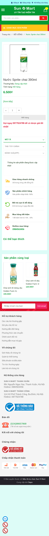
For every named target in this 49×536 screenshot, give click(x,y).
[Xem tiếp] (8, 101)
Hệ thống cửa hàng (41, 3)
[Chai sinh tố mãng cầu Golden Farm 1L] (13, 273)
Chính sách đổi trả (9, 337)
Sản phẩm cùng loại (16, 257)
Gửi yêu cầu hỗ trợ (9, 325)
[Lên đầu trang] (41, 530)
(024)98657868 (18, 423)
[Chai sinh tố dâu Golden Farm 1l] (36, 269)
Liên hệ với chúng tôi (10, 368)
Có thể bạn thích (13, 239)
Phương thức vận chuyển (12, 333)
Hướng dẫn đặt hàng (10, 329)
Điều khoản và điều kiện (12, 361)
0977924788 (18, 123)
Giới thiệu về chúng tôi (11, 353)
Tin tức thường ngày (10, 364)
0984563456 (18, 229)
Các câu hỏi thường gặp (12, 321)
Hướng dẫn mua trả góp (12, 341)
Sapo (30, 482)
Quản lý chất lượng (10, 357)
